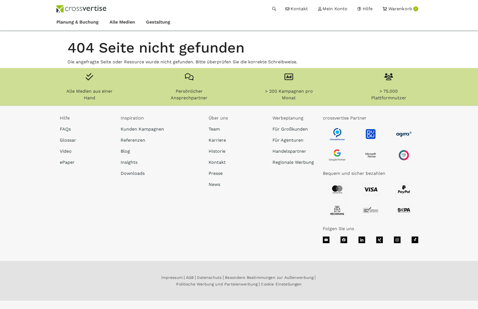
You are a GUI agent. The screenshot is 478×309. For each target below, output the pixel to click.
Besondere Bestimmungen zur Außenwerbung (269, 277)
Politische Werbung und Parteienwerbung (217, 284)
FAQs (65, 129)
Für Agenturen (287, 140)
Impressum (172, 277)
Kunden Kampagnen (142, 129)
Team (214, 129)
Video (66, 151)
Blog (125, 151)
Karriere (217, 140)
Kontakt (217, 162)
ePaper (67, 162)
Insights (129, 162)
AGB (190, 277)
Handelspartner (289, 151)
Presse (216, 173)
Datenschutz (209, 277)
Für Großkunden (290, 129)
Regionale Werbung (293, 162)
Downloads (133, 173)
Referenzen (133, 140)
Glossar (68, 140)
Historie (217, 151)
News (214, 184)
